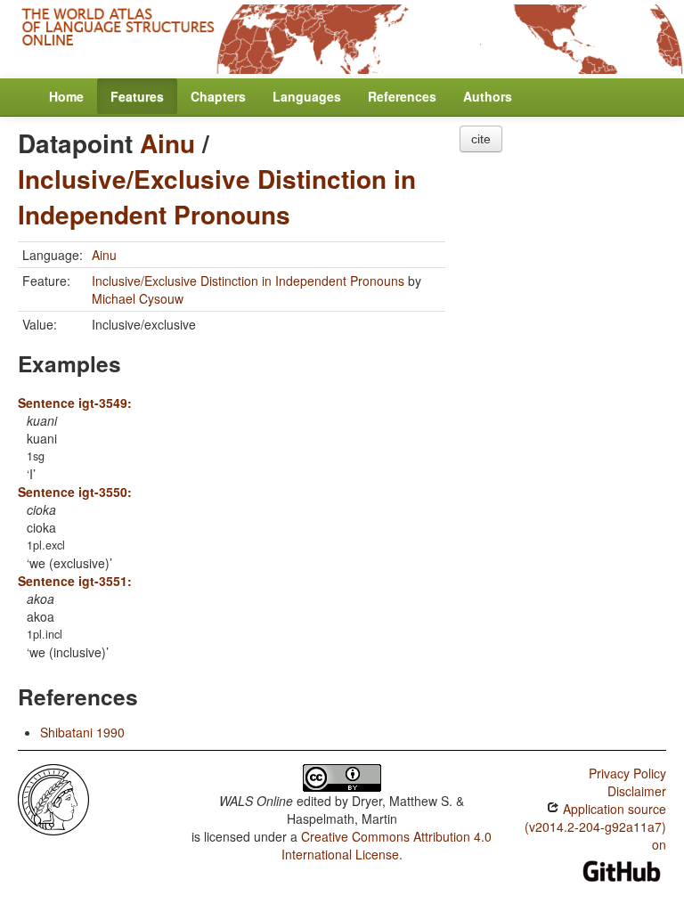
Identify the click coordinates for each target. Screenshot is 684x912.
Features (137, 96)
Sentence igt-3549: (75, 402)
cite (481, 139)
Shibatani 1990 (82, 732)
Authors (487, 96)
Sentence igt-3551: (75, 581)
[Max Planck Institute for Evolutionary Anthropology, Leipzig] (53, 797)
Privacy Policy (627, 773)
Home (66, 96)
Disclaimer (636, 791)
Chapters (218, 96)
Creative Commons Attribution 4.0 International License (387, 845)
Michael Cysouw (137, 298)
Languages (307, 96)
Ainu (167, 143)
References (402, 96)
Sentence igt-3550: (75, 492)
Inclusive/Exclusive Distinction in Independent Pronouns (217, 196)
